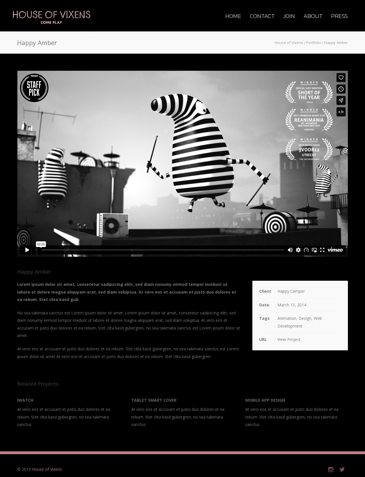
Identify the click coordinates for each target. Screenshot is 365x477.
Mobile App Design (265, 400)
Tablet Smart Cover (154, 400)
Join (289, 15)
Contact (262, 15)
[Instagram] (330, 469)
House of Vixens (47, 469)
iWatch (25, 400)
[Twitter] (342, 469)
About (313, 15)
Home (233, 15)
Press (339, 15)
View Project (289, 339)
